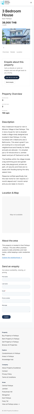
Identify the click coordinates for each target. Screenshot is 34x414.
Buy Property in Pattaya (10, 336)
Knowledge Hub (7, 359)
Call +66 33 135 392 (12, 77)
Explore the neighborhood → (12, 257)
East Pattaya (6, 398)
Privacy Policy (7, 374)
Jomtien (5, 389)
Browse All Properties (9, 345)
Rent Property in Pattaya (10, 339)
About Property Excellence (11, 368)
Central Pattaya (7, 385)
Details (12, 52)
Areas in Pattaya (8, 356)
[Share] (3, 47)
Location (19, 52)
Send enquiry (10, 82)
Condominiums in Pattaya (11, 353)
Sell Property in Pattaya (10, 342)
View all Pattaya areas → (11, 404)
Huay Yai (5, 401)
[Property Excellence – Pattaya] (5, 2)
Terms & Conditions (9, 377)
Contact (5, 371)
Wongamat (6, 395)
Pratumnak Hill (7, 392)
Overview (6, 52)
